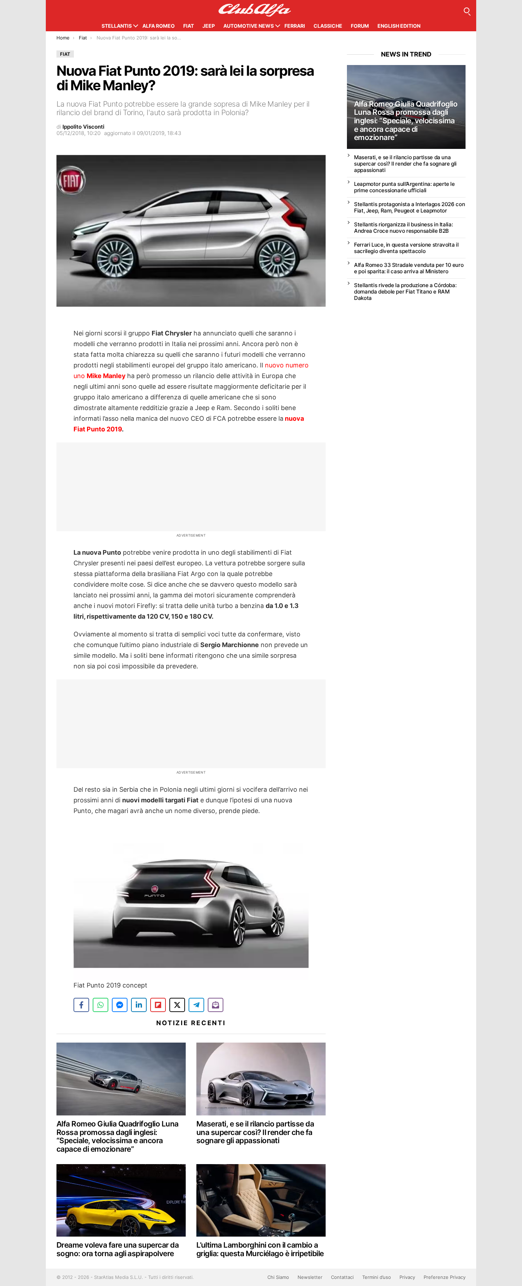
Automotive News (248, 26)
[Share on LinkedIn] (139, 1005)
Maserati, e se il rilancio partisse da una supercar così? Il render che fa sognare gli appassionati (255, 1132)
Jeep (208, 26)
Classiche (328, 26)
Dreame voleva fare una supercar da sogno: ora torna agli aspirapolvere (117, 1249)
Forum (360, 26)
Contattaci (342, 1277)
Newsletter (310, 1277)
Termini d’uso (376, 1277)
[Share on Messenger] (119, 1005)
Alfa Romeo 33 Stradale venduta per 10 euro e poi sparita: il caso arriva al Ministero (408, 268)
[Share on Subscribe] (215, 1005)
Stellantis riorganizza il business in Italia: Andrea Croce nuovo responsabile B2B (403, 227)
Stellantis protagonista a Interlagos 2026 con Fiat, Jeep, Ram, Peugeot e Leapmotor (409, 207)
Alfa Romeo (158, 26)
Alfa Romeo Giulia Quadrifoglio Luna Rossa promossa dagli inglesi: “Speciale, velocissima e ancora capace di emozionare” (117, 1136)
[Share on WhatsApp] (100, 1005)
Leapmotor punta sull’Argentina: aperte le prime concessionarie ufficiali (404, 187)
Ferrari (294, 26)
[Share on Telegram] (196, 1005)
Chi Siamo (278, 1277)
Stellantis (117, 26)
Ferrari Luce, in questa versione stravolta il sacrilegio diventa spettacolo (406, 247)
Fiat (188, 26)
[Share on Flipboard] (158, 1005)
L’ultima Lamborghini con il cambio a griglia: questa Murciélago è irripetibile (259, 1249)
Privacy (407, 1277)
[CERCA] (466, 10)
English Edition (398, 26)
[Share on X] (177, 1005)
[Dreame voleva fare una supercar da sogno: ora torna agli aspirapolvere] (121, 1200)
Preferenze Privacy (445, 1277)
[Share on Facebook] (81, 1005)
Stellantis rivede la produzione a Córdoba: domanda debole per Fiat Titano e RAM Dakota (405, 291)
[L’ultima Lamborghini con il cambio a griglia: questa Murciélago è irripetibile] (261, 1200)
